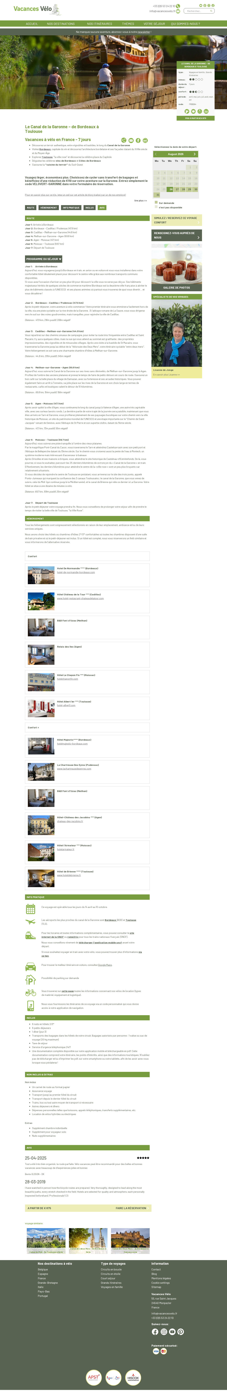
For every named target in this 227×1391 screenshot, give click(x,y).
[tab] (71, 207)
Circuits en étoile (110, 1273)
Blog (154, 1273)
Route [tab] (30, 207)
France (42, 1278)
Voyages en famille (112, 1287)
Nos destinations (61, 24)
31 (158, 194)
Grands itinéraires (111, 1282)
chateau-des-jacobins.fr (70, 821)
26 (171, 189)
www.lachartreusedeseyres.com (74, 768)
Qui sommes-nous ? (185, 24)
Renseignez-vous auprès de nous (174, 235)
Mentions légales (161, 1278)
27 (177, 189)
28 (183, 189)
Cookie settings (160, 1282)
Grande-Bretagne (48, 1282)
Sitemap (156, 1287)
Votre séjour (154, 24)
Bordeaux (111, 919)
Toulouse (131, 919)
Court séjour (108, 1278)
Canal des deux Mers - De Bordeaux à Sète (88, 1250)
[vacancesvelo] (37, 9)
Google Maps (105, 964)
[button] (155, 263)
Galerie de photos (176, 279)
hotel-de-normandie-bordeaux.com (76, 572)
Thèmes (128, 24)
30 (196, 189)
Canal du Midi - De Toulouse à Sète (46, 1252)
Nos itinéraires (99, 24)
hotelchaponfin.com (67, 678)
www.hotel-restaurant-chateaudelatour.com (80, 598)
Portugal (43, 1295)
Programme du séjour (42, 259)
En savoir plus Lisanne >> (166, 366)
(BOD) (120, 919)
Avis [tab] (102, 207)
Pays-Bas (44, 1291)
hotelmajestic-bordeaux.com (72, 743)
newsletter (144, 31)
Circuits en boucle (111, 1269)
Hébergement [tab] (48, 207)
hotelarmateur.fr (65, 849)
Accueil (32, 24)
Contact (156, 1269)
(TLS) (44, 923)
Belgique (43, 1269)
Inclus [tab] (89, 207)
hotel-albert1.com (66, 705)
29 (189, 189)
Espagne (43, 1273)
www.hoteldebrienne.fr (69, 875)
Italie (40, 1287)
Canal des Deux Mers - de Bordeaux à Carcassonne (130, 1250)
